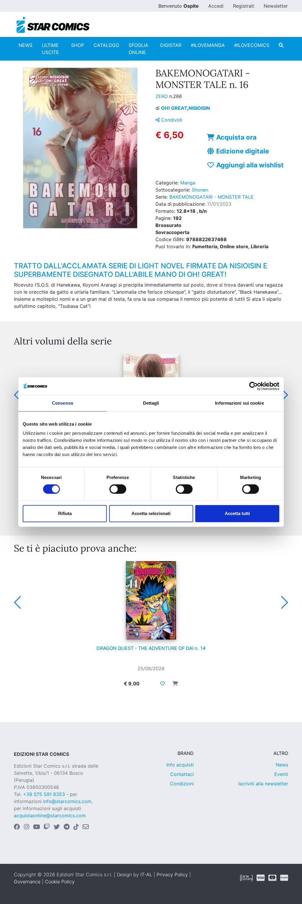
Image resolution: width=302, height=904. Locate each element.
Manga (187, 183)
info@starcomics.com (67, 801)
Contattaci (182, 774)
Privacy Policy (172, 874)
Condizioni (182, 784)
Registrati (243, 6)
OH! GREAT (174, 108)
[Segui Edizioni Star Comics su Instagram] (26, 827)
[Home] (52, 25)
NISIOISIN (199, 108)
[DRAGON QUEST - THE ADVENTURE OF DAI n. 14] (151, 600)
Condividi (171, 120)
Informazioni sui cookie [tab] (239, 403)
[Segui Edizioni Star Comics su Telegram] (67, 827)
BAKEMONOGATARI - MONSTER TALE (211, 197)
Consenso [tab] (62, 403)
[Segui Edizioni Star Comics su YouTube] (36, 827)
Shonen (200, 190)
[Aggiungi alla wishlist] (162, 683)
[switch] (117, 489)
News (282, 765)
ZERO (162, 96)
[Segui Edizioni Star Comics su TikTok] (76, 827)
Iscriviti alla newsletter (263, 784)
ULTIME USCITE (50, 48)
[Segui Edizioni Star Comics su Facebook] (17, 827)
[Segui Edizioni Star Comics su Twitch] (47, 827)
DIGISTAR (170, 45)
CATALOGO (106, 45)
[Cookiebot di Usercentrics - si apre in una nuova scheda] (253, 386)
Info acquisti (180, 765)
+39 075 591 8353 (44, 794)
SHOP (77, 45)
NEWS (25, 45)
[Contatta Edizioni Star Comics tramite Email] (86, 827)
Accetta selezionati (151, 513)
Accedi (216, 6)
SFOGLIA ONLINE (138, 48)
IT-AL (146, 874)
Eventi (281, 774)
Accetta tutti (237, 513)
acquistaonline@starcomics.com (50, 815)
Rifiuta (65, 513)
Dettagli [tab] (151, 403)
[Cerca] (281, 45)
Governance (27, 882)
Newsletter (276, 6)
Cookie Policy (60, 882)
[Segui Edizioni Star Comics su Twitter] (57, 827)
